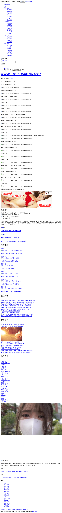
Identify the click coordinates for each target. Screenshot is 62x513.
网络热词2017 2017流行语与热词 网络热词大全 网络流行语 (17, 302)
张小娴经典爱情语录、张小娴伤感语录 (12, 345)
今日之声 (9, 16)
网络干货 (6, 21)
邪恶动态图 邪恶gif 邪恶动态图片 (16, 241)
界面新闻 (25, 477)
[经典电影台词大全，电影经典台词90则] (12, 325)
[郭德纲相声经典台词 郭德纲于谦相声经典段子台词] (16, 307)
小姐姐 (4, 388)
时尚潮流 (9, 11)
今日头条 (14, 477)
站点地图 (25, 471)
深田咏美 (4, 393)
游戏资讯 (9, 48)
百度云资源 (5, 380)
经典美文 (9, 38)
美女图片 (4, 383)
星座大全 (9, 53)
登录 (9, 4)
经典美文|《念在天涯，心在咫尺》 (10, 342)
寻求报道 (14, 471)
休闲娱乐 (6, 43)
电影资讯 (9, 52)
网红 (3, 395)
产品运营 (9, 28)
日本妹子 (4, 400)
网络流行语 (5, 363)
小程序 (9, 33)
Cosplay (4, 381)
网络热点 (6, 8)
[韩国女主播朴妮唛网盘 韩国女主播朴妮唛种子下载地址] (17, 314)
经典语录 (9, 40)
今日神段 (4, 384)
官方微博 (8, 477)
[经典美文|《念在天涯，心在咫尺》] (11, 340)
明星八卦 (4, 369)
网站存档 (19, 471)
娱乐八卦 (9, 45)
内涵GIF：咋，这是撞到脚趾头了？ (21, 74)
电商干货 (9, 25)
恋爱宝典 (4, 366)
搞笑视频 (9, 47)
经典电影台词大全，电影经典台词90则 (12, 326)
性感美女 (4, 390)
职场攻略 (9, 20)
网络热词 (9, 13)
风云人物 (9, 15)
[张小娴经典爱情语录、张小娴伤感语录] (12, 344)
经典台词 (9, 37)
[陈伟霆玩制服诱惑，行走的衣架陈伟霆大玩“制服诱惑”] (17, 350)
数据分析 (9, 30)
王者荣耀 (4, 378)
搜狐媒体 (19, 477)
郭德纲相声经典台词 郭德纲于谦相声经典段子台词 (15, 309)
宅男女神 (4, 373)
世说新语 (9, 9)
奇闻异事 (4, 368)
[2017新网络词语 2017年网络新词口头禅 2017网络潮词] (16, 304)
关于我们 (3, 471)
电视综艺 (9, 50)
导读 (12, 78)
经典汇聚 (6, 35)
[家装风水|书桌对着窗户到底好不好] (11, 347)
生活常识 (9, 18)
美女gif (4, 386)
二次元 (4, 375)
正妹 (3, 401)
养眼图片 (9, 55)
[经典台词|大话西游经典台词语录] (10, 311)
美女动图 (6, 68)
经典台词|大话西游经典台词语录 (10, 312)
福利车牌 (4, 391)
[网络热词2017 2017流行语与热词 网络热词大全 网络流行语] (18, 300)
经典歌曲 (9, 42)
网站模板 (34, 511)
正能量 (4, 364)
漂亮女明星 (5, 371)
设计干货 (9, 31)
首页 (5, 6)
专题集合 (8, 471)
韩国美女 (4, 376)
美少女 (4, 396)
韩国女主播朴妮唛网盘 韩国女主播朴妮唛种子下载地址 (16, 316)
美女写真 (4, 361)
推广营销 (9, 26)
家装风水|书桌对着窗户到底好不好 (10, 349)
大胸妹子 (4, 398)
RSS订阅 (3, 477)
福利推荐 (9, 23)
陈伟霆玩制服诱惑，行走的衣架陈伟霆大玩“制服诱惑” (16, 352)
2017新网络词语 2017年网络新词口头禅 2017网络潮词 (16, 305)
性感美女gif (4, 241)
